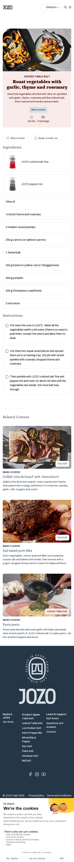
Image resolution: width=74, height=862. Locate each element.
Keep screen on (48, 138)
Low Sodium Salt (31, 728)
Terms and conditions (58, 795)
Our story (8, 722)
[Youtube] (44, 774)
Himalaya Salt (30, 756)
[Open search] (65, 7)
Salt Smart (52, 718)
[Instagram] (37, 774)
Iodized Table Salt (32, 723)
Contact (51, 732)
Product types (31, 714)
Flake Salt (28, 751)
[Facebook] (30, 774)
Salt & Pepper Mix (32, 733)
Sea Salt (27, 746)
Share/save (17, 138)
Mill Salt (26, 760)
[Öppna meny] (70, 7)
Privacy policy (36, 795)
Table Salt (28, 718)
